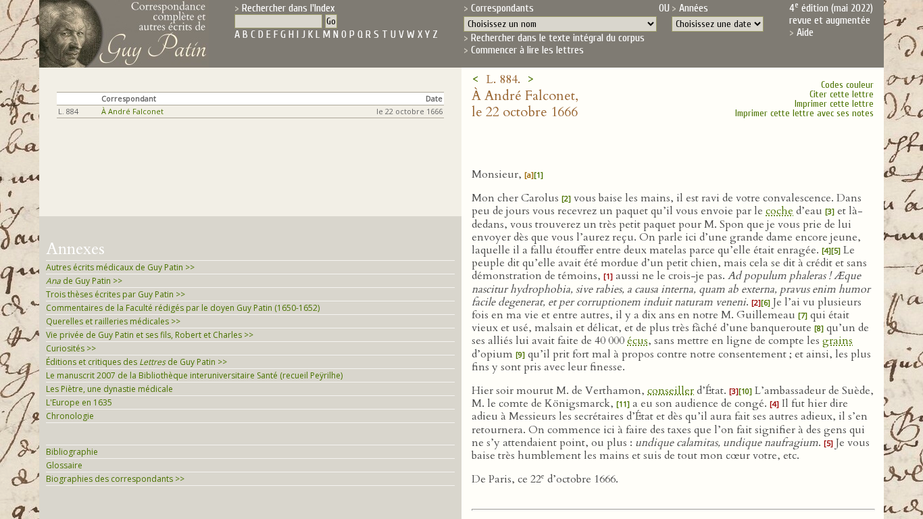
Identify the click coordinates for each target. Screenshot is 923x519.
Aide (805, 32)
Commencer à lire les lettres (527, 50)
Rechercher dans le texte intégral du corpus (558, 38)
